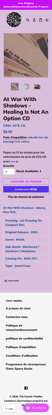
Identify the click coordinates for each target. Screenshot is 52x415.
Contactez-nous (17, 317)
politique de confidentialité (24, 338)
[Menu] (47, 19)
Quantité (8, 165)
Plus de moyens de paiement (26, 196)
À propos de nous (18, 308)
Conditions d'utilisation (22, 355)
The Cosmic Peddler (31, 396)
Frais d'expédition (15, 137)
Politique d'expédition (21, 347)
